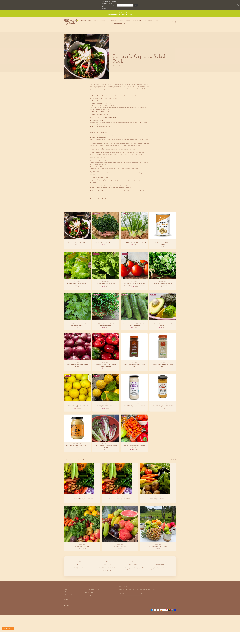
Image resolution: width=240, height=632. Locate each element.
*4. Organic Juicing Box (82, 546)
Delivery (127, 20)
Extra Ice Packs (137, 20)
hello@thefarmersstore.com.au (93, 596)
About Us (66, 589)
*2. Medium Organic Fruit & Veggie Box (120, 498)
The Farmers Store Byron (77, 240)
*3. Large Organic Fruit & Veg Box (158, 498)
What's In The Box (86, 20)
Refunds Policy (68, 599)
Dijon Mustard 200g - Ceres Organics (77, 445)
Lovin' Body (134, 362)
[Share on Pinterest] (102, 199)
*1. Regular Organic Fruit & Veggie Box (82, 498)
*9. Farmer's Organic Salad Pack (77, 243)
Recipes (120, 20)
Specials (102, 20)
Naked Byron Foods (134, 403)
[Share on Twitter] (99, 199)
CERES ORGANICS (162, 240)
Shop (95, 20)
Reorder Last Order (120, 23)
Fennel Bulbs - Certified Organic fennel (134, 243)
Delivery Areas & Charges (71, 592)
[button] (238, 5)
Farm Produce (105, 240)
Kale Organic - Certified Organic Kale (106, 243)
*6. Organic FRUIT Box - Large (158, 546)
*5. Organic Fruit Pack (120, 546)
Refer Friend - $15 (8, 628)
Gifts (157, 20)
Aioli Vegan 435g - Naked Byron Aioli (134, 405)
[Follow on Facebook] (64, 605)
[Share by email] (105, 199)
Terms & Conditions (69, 597)
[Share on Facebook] (95, 199)
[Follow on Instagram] (68, 605)
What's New (112, 20)
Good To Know (148, 20)
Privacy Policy (68, 594)
